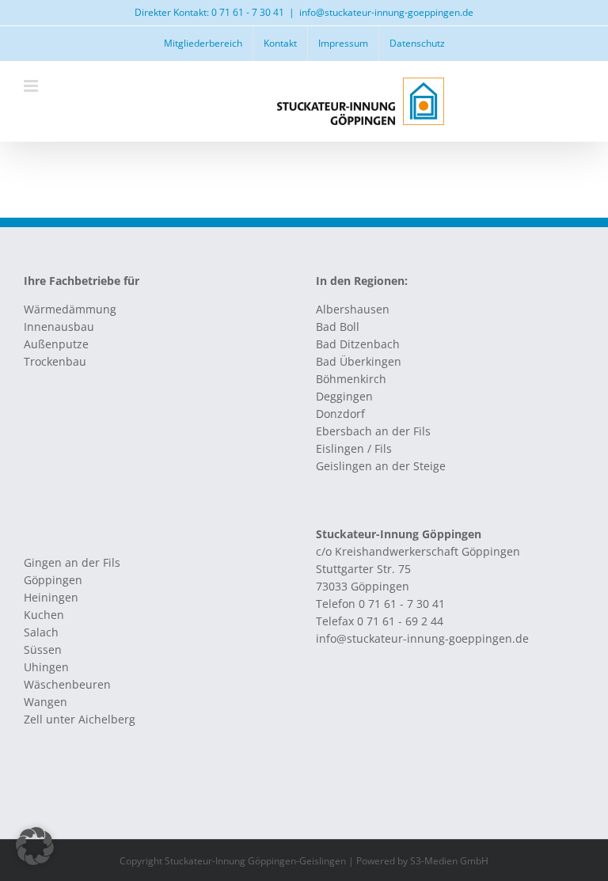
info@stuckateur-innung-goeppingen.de (386, 12)
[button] (35, 846)
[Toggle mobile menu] (32, 86)
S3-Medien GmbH (449, 861)
